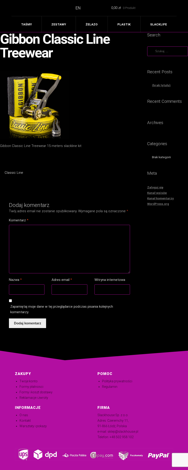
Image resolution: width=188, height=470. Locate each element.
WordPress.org (158, 204)
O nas (23, 415)
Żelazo (92, 24)
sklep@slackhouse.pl (123, 431)
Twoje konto (28, 381)
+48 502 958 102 (122, 437)
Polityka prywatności (117, 381)
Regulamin (109, 386)
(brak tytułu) (161, 85)
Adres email (62, 280)
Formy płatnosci (31, 386)
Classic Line (13, 172)
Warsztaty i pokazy (33, 426)
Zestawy (58, 24)
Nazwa (15, 280)
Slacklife (158, 24)
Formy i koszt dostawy (36, 392)
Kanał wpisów (157, 193)
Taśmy (26, 24)
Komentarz (18, 220)
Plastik (124, 24)
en (78, 7)
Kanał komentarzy (160, 198)
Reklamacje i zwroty (33, 397)
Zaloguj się (155, 187)
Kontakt (25, 420)
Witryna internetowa (109, 280)
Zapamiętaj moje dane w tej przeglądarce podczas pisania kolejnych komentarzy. (61, 309)
